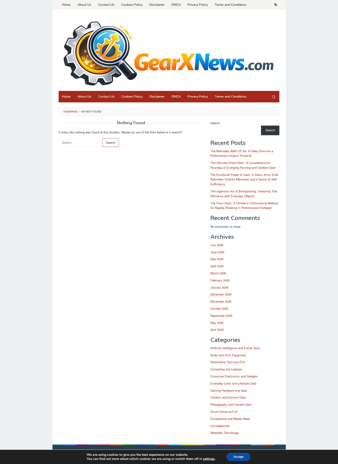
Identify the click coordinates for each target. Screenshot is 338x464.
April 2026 (217, 266)
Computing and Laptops (226, 369)
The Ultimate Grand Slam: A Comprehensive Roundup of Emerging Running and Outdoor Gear (242, 165)
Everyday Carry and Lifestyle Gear (233, 383)
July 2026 (216, 245)
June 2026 (217, 252)
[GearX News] (169, 51)
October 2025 (219, 308)
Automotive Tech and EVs (227, 362)
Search (215, 123)
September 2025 (221, 315)
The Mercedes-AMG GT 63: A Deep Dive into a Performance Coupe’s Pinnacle (241, 153)
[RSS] (275, 5)
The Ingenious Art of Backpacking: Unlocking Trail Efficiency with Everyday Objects (243, 193)
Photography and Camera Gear (231, 404)
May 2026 (216, 259)
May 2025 (216, 323)
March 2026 (218, 273)
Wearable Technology (224, 432)
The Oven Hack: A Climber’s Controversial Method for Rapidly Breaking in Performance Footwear (244, 205)
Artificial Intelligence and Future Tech (235, 348)
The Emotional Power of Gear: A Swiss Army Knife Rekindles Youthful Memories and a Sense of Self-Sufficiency (244, 179)
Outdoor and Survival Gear (228, 397)
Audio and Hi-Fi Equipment (228, 355)
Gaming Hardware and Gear (228, 390)
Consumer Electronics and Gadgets (234, 376)
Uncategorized (219, 426)
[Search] (273, 96)
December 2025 (220, 294)
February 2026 (219, 280)
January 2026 (219, 287)
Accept (238, 457)
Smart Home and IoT (224, 411)
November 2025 (220, 301)
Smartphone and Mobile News (230, 418)
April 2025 (217, 329)
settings (209, 459)
